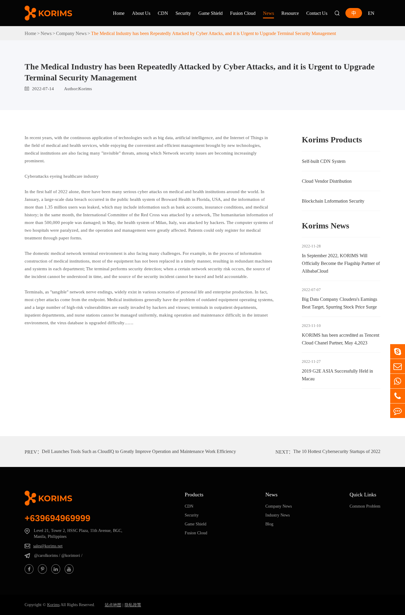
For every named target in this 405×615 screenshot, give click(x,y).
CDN (163, 13)
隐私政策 (133, 605)
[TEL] (397, 381)
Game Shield (210, 13)
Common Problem (365, 506)
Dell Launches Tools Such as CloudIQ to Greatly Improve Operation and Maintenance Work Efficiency (139, 451)
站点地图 (113, 605)
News (268, 13)
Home (119, 13)
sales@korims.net (48, 546)
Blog (269, 524)
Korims (53, 605)
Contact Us (316, 13)
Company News (71, 33)
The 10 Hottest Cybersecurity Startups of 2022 (336, 451)
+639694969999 (57, 518)
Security (183, 13)
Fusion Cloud (243, 13)
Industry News (277, 515)
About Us (141, 13)
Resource (290, 13)
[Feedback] (397, 410)
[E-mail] (397, 366)
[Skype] (397, 351)
